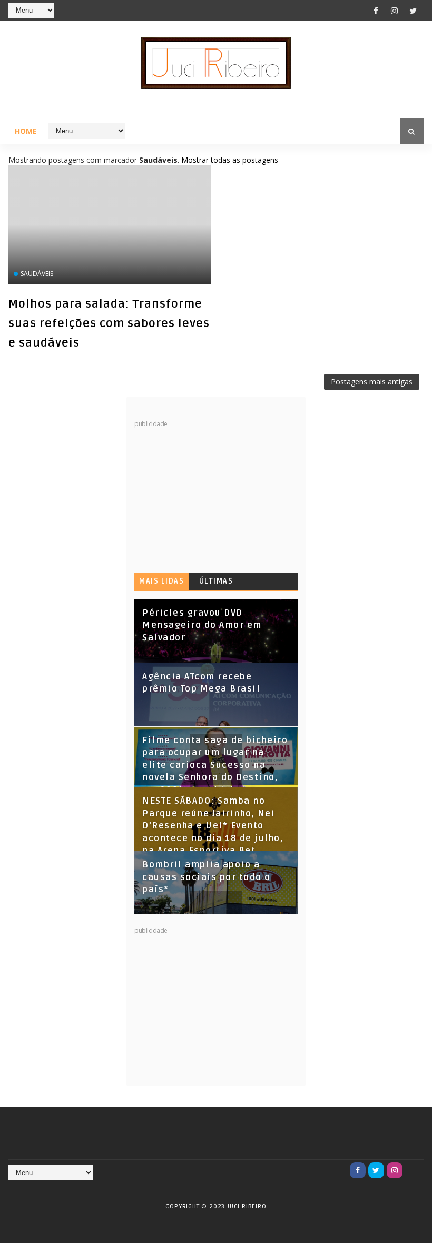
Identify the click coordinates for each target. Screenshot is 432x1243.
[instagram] (394, 10)
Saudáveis (37, 273)
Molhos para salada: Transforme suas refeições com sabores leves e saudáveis (109, 323)
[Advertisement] (213, 494)
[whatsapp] (413, 1170)
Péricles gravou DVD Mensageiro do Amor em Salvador (202, 625)
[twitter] (413, 10)
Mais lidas (161, 581)
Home (26, 131)
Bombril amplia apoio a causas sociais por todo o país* (206, 877)
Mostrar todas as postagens (229, 160)
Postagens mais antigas (372, 382)
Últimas (216, 581)
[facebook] (376, 10)
